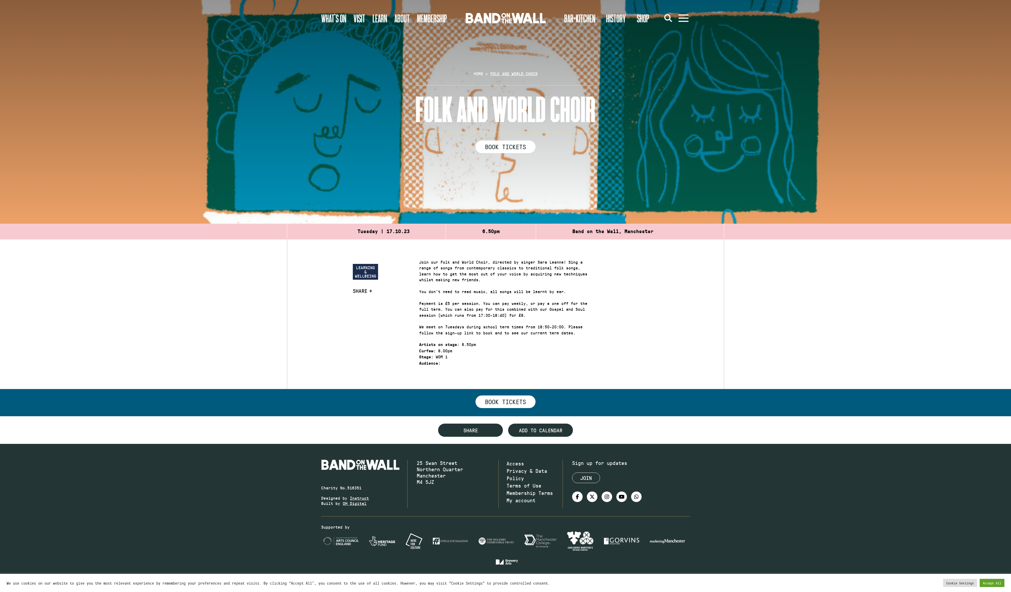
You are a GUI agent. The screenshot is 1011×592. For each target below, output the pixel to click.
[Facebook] (577, 496)
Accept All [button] (992, 583)
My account (521, 500)
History (616, 18)
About (402, 18)
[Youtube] (621, 496)
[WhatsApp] (636, 496)
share (470, 430)
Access (515, 463)
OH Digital (354, 503)
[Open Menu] (683, 18)
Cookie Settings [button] (960, 583)
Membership (432, 18)
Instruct (359, 498)
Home (478, 73)
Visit (359, 18)
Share (360, 291)
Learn (380, 18)
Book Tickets (505, 146)
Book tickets (505, 401)
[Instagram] (607, 496)
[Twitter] (592, 496)
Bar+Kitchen (579, 18)
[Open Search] (668, 18)
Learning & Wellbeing (365, 272)
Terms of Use (524, 485)
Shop (643, 18)
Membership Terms (530, 492)
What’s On (333, 18)
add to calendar (540, 430)
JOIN (586, 477)
